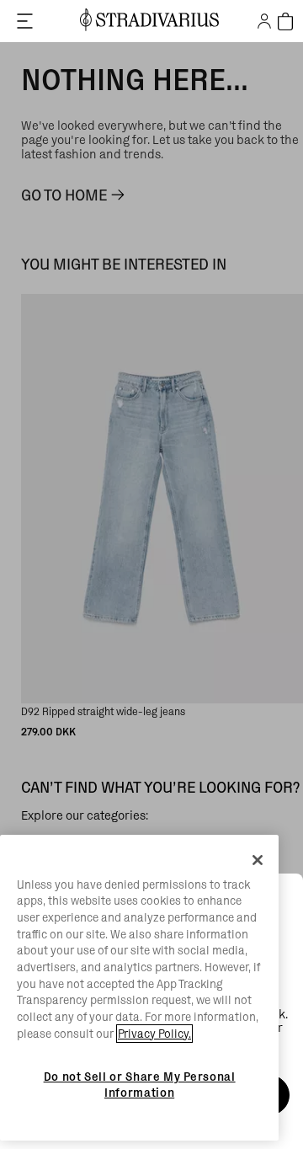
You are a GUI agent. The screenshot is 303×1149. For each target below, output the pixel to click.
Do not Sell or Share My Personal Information (140, 1084)
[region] (139, 988)
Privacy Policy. (154, 1033)
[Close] (257, 860)
